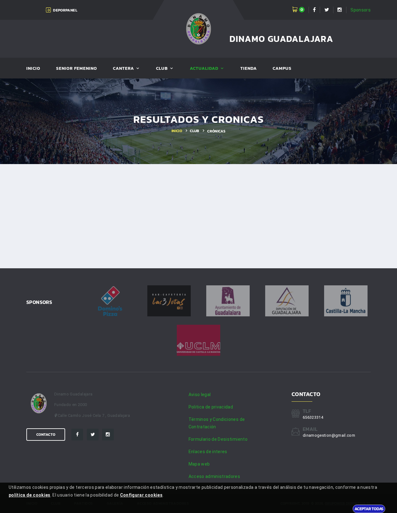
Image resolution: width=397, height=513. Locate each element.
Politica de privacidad (211, 406)
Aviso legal (200, 394)
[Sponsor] (110, 300)
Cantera (123, 68)
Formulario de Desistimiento (218, 439)
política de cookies (30, 495)
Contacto (45, 434)
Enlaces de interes (208, 451)
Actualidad (204, 68)
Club (162, 68)
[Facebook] (77, 434)
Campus (282, 68)
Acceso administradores (214, 476)
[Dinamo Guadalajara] (198, 29)
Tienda (248, 68)
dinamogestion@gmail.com (329, 435)
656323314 (313, 417)
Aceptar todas (369, 509)
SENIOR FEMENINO (76, 68)
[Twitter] (93, 434)
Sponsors (360, 9)
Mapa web (199, 464)
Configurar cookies (141, 495)
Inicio (33, 68)
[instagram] (108, 434)
